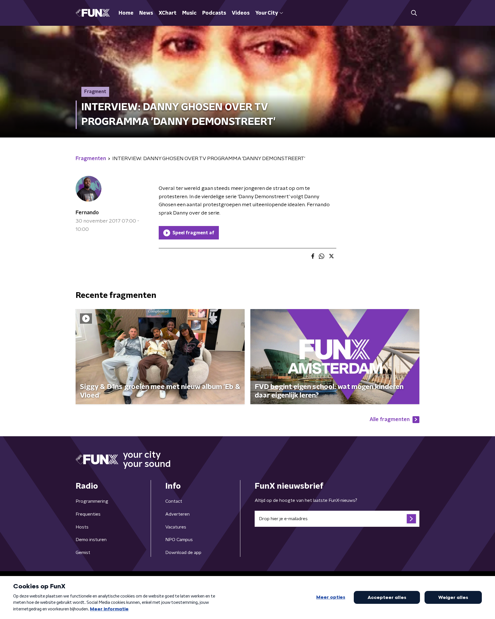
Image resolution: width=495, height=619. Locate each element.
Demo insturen (91, 539)
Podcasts (214, 13)
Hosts (82, 527)
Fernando (87, 212)
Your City (266, 13)
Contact (173, 501)
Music (189, 13)
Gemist (83, 552)
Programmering (92, 501)
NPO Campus (179, 539)
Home (126, 13)
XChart (167, 13)
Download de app (183, 552)
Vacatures (175, 527)
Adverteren (177, 514)
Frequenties (88, 514)
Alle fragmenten (390, 419)
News (146, 13)
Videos (241, 13)
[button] (413, 13)
